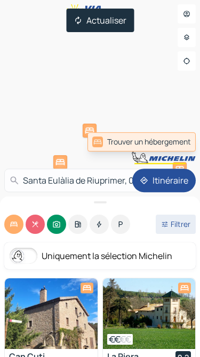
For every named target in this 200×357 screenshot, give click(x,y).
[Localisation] (187, 61)
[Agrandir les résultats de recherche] (100, 202)
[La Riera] (149, 313)
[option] (13, 224)
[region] (51, 313)
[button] (90, 131)
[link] (141, 141)
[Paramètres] (187, 37)
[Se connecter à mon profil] (187, 14)
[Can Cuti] (51, 313)
